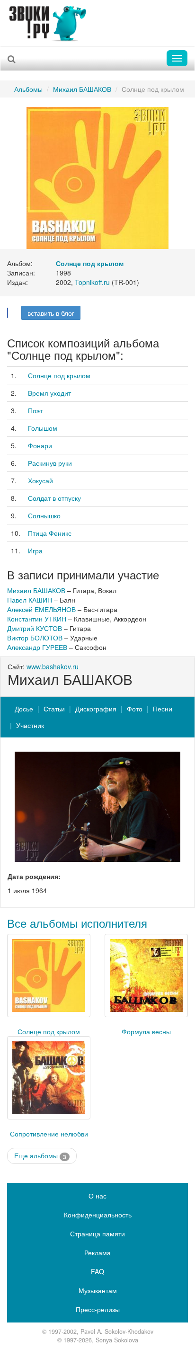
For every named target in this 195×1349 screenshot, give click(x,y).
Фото (134, 708)
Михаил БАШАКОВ (82, 89)
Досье (24, 708)
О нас (97, 1195)
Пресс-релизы (98, 1309)
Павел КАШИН (29, 599)
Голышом (42, 428)
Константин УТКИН (36, 618)
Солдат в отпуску (54, 498)
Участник (30, 725)
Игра (35, 550)
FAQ (97, 1271)
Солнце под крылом (59, 375)
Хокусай (40, 480)
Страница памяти (97, 1233)
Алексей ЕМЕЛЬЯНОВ (41, 609)
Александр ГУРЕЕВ (37, 647)
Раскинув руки (50, 463)
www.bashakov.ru (53, 666)
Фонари (40, 445)
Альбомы (28, 89)
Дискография (95, 708)
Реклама (97, 1252)
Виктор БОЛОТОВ (34, 637)
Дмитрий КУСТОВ (34, 628)
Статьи (54, 708)
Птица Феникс (49, 533)
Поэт (35, 410)
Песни (162, 708)
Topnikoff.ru (92, 282)
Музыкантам (98, 1290)
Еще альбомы (40, 1156)
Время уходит (49, 393)
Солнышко (44, 515)
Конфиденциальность (98, 1214)
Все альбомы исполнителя (77, 922)
